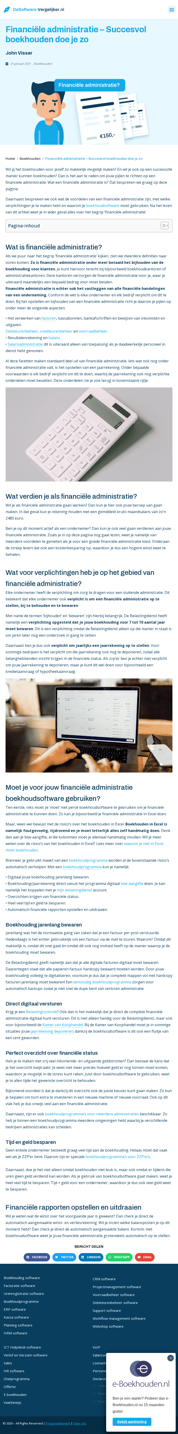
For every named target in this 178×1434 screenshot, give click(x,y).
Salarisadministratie (25, 344)
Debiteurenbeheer (22, 331)
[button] (172, 9)
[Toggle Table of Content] (162, 225)
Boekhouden (43, 64)
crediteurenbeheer (56, 331)
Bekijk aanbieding (132, 1422)
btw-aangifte (132, 883)
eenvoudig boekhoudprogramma (102, 982)
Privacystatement (58, 1423)
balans (54, 337)
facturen (48, 318)
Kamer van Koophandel (62, 1024)
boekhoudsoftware (102, 205)
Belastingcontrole (41, 1011)
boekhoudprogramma (88, 860)
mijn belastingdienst (74, 890)
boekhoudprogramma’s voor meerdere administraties (92, 1113)
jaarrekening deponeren (52, 1031)
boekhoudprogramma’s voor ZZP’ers (118, 1156)
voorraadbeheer (93, 331)
